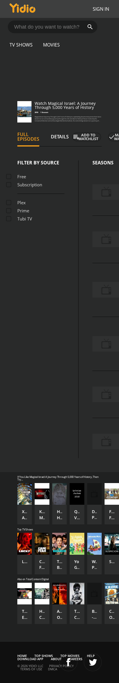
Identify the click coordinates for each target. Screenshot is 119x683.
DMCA (52, 669)
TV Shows (21, 45)
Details (60, 136)
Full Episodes (28, 136)
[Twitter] (93, 662)
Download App (30, 659)
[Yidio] (22, 9)
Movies (51, 45)
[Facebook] (68, 662)
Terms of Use (31, 669)
